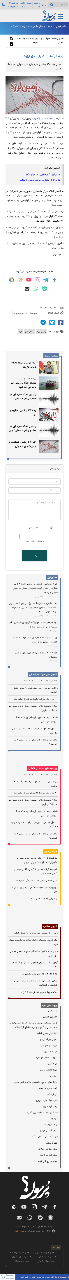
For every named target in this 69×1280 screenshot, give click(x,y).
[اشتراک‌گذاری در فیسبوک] (60, 322)
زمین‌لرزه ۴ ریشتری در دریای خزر (43, 174)
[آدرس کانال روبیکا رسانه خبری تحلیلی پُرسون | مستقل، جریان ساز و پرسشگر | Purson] (12, 280)
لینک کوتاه (53, 313)
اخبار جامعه (57, 38)
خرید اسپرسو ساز (49, 1045)
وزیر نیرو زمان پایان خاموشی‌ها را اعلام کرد (31, 26)
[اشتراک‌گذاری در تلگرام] (43, 322)
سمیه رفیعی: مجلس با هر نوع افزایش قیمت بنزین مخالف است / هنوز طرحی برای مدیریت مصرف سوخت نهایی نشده (33, 607)
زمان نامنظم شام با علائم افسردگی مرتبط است (35, 881)
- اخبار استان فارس (47, 1257)
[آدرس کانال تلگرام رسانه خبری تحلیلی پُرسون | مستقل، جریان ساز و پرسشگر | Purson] (46, 279)
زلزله (20, 331)
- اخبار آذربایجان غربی (45, 1252)
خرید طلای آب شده (48, 1088)
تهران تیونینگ (51, 1125)
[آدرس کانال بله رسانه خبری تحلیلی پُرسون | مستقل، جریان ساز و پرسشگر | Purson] (45, 289)
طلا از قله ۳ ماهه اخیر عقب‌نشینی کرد (40, 974)
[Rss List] (3, 4)
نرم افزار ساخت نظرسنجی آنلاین (42, 1112)
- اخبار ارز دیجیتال (22, 1261)
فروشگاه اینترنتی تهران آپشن (43, 1137)
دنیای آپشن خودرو (49, 1131)
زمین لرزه (41, 331)
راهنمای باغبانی (50, 1017)
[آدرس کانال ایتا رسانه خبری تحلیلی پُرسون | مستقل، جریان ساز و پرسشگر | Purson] (20, 280)
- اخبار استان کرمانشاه (20, 1252)
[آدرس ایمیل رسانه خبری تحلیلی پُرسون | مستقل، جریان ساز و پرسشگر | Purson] (27, 289)
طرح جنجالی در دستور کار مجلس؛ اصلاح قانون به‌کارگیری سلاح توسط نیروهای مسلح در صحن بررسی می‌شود (35, 588)
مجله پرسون (50, 851)
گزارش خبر (52, 1094)
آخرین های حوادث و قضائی (43, 674)
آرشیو (44, 4)
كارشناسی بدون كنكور (47, 1033)
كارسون (54, 1118)
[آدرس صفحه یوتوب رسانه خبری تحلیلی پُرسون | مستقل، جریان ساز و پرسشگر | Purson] (29, 280)
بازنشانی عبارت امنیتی (34, 541)
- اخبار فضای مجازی (21, 1257)
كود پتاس (53, 1011)
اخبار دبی (53, 1076)
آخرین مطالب (50, 926)
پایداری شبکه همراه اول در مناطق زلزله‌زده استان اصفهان (23, 399)
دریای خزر (29, 331)
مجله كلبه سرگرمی (49, 1155)
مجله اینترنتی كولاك (48, 1149)
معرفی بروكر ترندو (49, 1039)
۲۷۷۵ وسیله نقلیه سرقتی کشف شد (41, 681)
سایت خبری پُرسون (43, 118)
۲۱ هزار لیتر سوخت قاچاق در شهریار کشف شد (36, 699)
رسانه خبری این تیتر (48, 1161)
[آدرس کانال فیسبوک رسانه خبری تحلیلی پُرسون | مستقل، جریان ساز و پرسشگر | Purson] (54, 280)
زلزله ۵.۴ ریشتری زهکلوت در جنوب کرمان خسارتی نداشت (22, 446)
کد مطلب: (54, 308)
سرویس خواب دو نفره (47, 1058)
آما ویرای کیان (20, 1231)
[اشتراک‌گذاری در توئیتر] (51, 322)
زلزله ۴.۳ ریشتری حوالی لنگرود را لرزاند (40, 180)
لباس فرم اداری (50, 1106)
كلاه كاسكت (52, 1143)
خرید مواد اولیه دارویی (47, 1100)
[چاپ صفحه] (11, 39)
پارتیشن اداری (51, 1051)
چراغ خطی (52, 1064)
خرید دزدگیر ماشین (48, 1070)
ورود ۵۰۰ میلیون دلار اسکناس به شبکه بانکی (36, 933)
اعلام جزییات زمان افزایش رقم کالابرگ (40, 992)
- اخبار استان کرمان (47, 1261)
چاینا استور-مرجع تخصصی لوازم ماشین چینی (36, 1082)
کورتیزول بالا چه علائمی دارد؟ (44, 899)
